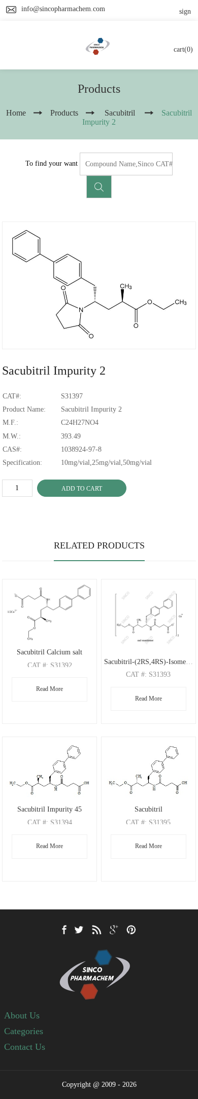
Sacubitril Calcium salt (49, 652)
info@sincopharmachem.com (63, 9)
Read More (49, 688)
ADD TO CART (81, 488)
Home (16, 112)
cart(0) (183, 49)
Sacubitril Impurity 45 (49, 809)
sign (185, 11)
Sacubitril (148, 809)
